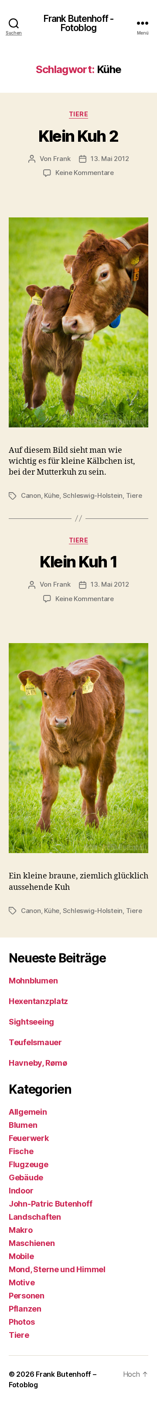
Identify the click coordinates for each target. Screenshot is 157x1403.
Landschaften (35, 1216)
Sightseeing (31, 1021)
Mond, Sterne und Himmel (57, 1269)
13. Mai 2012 (110, 158)
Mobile (21, 1256)
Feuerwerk (29, 1138)
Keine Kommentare (84, 172)
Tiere (79, 114)
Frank (62, 158)
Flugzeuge (28, 1164)
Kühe (51, 495)
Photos (21, 1321)
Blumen (23, 1125)
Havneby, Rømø (38, 1062)
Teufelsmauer (35, 1042)
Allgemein (28, 1111)
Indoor (21, 1190)
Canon (31, 495)
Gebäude (26, 1177)
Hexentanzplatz (38, 1001)
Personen (26, 1295)
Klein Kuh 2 (78, 136)
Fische (21, 1151)
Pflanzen (25, 1308)
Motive (21, 1282)
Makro (21, 1230)
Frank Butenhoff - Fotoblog (78, 23)
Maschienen (32, 1243)
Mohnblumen (33, 980)
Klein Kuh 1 (78, 561)
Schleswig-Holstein (93, 495)
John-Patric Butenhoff (50, 1203)
